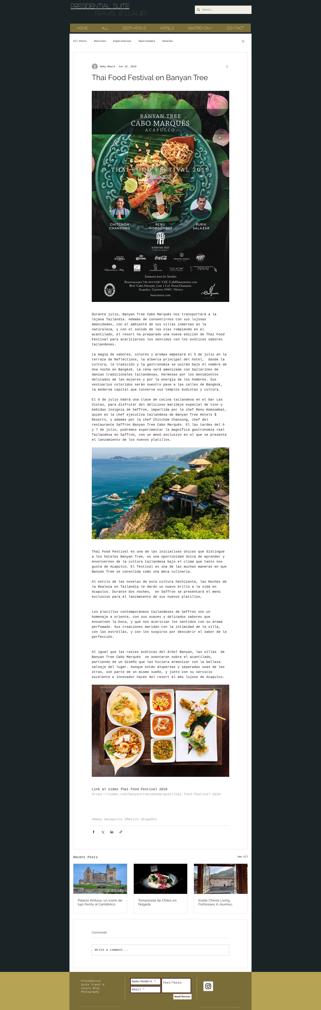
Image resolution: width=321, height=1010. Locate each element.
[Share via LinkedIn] (112, 832)
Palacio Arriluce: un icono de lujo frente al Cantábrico (100, 902)
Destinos (100, 41)
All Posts (80, 41)
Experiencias (122, 41)
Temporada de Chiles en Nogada (157, 902)
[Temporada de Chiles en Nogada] (160, 879)
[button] (243, 41)
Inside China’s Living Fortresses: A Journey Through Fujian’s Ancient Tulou (217, 902)
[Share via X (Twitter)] (102, 832)
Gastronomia (147, 41)
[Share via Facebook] (93, 832)
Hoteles (167, 41)
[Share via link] (121, 832)
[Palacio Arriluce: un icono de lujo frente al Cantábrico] (100, 879)
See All (242, 856)
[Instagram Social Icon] (208, 986)
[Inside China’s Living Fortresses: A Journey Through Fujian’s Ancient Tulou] (221, 879)
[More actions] (227, 66)
